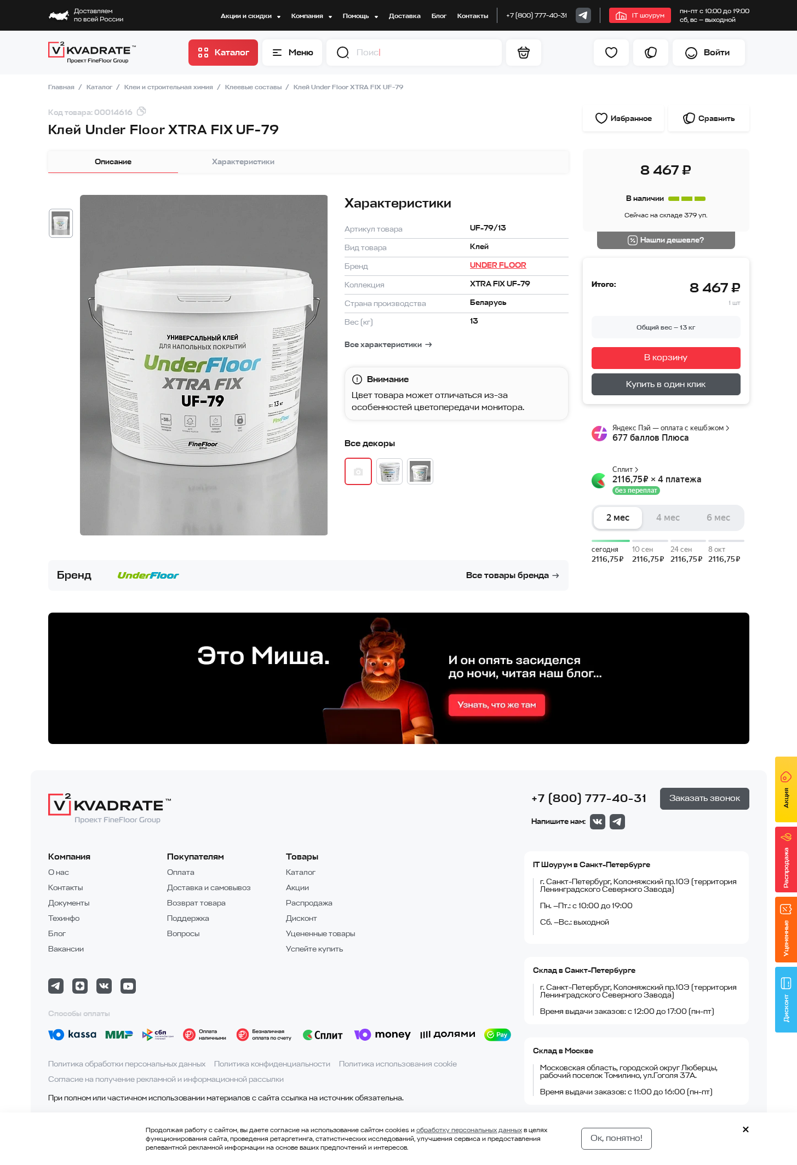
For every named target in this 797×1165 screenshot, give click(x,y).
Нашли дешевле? (672, 240)
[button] (343, 53)
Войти (717, 52)
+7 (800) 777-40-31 (536, 15)
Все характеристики (383, 344)
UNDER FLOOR (498, 265)
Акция (786, 798)
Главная (62, 87)
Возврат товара (196, 903)
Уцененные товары (320, 933)
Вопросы (183, 933)
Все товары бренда (507, 575)
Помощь (356, 15)
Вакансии (66, 949)
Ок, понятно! (616, 1138)
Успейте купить (314, 949)
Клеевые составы (254, 87)
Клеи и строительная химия (169, 87)
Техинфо (63, 918)
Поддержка (188, 918)
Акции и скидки (247, 15)
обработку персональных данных (469, 1130)
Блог (439, 15)
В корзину (665, 357)
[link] (583, 15)
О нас (58, 872)
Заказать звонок (704, 798)
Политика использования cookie (398, 1064)
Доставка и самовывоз (209, 887)
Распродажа (309, 903)
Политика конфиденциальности (272, 1064)
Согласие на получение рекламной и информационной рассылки (166, 1079)
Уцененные (786, 938)
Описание (113, 161)
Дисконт (301, 918)
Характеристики (243, 161)
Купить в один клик (666, 384)
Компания (308, 15)
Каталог (100, 87)
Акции (297, 887)
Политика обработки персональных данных (126, 1064)
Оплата (180, 872)
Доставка (405, 15)
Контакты (472, 15)
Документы (68, 903)
